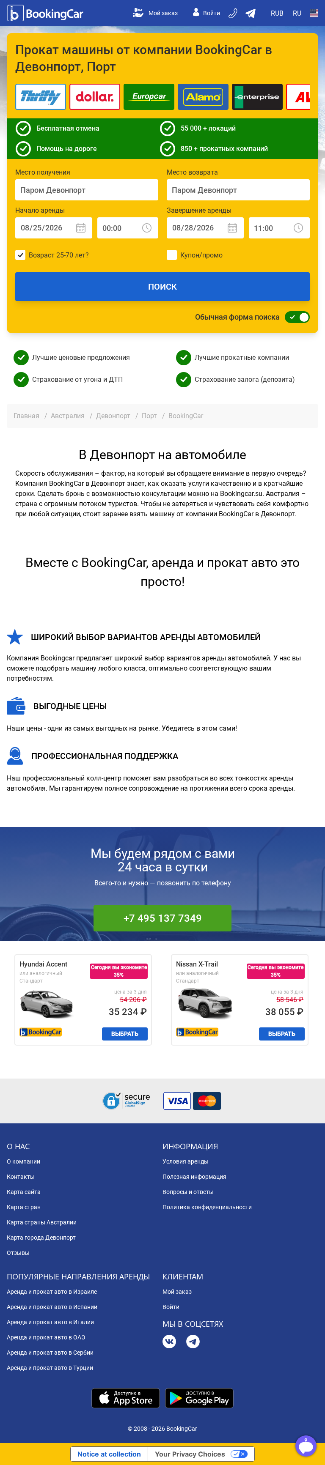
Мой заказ (163, 13)
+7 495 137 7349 (163, 918)
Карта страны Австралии (42, 1222)
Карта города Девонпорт (41, 1237)
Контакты (21, 1176)
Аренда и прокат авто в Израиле (52, 1291)
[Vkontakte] (169, 1342)
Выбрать (124, 1033)
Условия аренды (185, 1161)
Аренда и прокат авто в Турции (50, 1367)
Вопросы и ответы (188, 1191)
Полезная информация (194, 1176)
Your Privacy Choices (190, 1454)
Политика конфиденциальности (207, 1207)
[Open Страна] (314, 13)
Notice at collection (109, 1454)
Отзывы (18, 1252)
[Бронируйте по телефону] (234, 13)
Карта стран (24, 1207)
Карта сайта (24, 1191)
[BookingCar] (46, 13)
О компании (23, 1161)
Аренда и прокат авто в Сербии (50, 1352)
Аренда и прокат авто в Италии (50, 1322)
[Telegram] (193, 1342)
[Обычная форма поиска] (295, 317)
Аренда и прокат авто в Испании (52, 1306)
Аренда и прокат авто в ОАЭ (46, 1337)
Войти (211, 13)
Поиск (162, 287)
